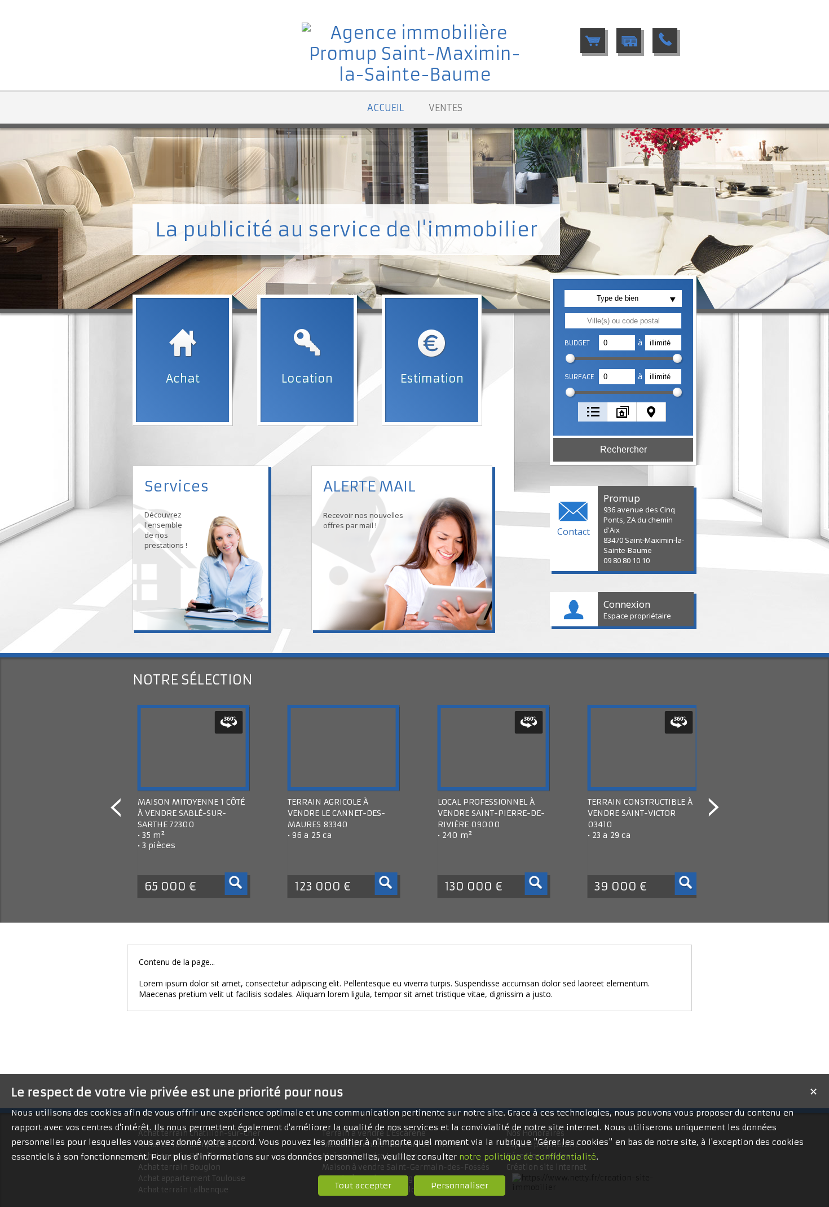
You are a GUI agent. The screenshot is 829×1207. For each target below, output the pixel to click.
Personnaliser (459, 1185)
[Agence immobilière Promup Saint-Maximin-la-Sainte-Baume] (414, 74)
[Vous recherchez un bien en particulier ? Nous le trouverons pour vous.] (628, 40)
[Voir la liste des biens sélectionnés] (592, 40)
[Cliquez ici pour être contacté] (664, 40)
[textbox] (623, 321)
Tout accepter (363, 1185)
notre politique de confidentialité (527, 1157)
